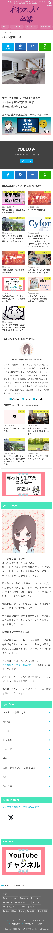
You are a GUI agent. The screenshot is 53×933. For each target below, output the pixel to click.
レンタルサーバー (12, 907)
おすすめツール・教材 (32, 924)
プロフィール (17, 26)
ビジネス (7, 740)
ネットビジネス (23, 903)
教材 (22, 911)
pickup (25, 898)
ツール (6, 731)
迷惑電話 (43, 911)
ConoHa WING (11, 898)
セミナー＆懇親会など (14, 712)
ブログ (4, 26)
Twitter (28, 161)
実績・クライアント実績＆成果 (19, 767)
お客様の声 (45, 26)
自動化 (32, 911)
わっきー (36, 898)
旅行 (5, 777)
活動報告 (7, 786)
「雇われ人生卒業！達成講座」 (18, 664)
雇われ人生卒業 (24, 929)
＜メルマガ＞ (31, 26)
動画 (5, 758)
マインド (7, 749)
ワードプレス (29, 907)
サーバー (8, 903)
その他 (6, 721)
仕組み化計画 (10, 911)
